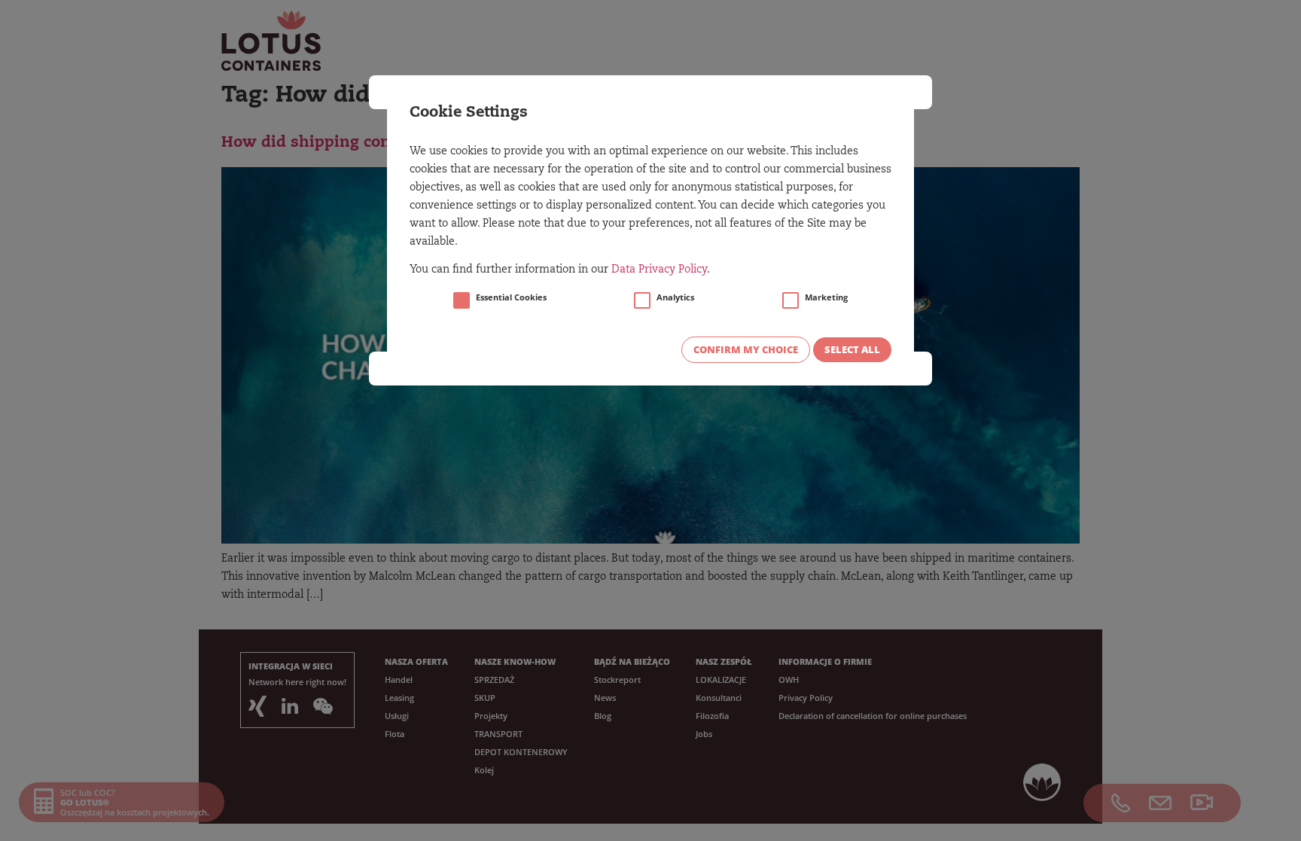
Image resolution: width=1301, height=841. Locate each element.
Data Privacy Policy (659, 270)
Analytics (675, 297)
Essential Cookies (511, 297)
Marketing (826, 297)
